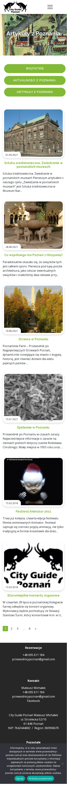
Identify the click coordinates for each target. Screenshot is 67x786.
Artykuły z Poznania (35, 92)
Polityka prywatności (40, 778)
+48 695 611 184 (33, 655)
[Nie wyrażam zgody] (62, 763)
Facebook (33, 701)
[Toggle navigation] (50, 7)
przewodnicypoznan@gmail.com (33, 659)
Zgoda (19, 778)
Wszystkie (35, 68)
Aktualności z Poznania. (34, 80)
